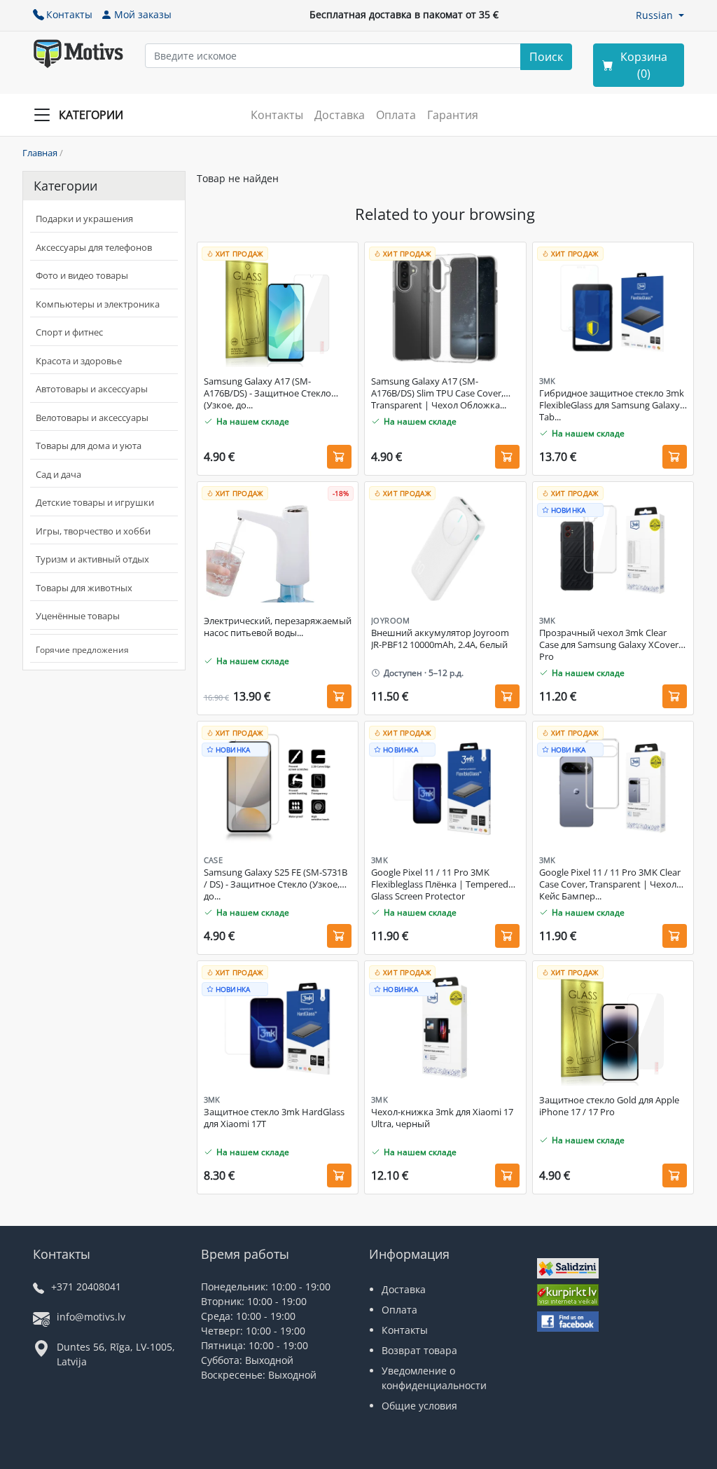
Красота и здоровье (79, 360)
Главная (39, 152)
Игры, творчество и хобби (93, 531)
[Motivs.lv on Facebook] (568, 1323)
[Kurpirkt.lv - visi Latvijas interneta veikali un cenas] (568, 1296)
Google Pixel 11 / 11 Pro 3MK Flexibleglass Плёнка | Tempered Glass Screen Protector (439, 884)
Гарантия (452, 115)
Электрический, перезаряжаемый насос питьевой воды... (277, 627)
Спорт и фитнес (69, 332)
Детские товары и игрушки (95, 502)
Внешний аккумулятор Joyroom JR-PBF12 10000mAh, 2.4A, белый (440, 639)
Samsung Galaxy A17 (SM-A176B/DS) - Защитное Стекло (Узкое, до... (267, 393)
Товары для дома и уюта (88, 445)
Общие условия (419, 1405)
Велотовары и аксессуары (92, 417)
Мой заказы (143, 14)
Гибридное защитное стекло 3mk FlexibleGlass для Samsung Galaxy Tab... (611, 405)
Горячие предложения (82, 650)
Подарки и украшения (84, 218)
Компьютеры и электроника (98, 304)
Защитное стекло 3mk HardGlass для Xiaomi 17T (274, 1118)
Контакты (69, 14)
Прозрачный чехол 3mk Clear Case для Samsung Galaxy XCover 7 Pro (612, 645)
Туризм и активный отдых (92, 559)
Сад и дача (58, 474)
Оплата (396, 115)
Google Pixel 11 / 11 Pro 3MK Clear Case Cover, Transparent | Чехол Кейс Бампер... (610, 884)
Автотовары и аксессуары (92, 388)
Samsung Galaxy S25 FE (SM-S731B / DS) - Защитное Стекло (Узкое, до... (275, 884)
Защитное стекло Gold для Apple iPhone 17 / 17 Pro (609, 1106)
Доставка (339, 115)
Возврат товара (419, 1350)
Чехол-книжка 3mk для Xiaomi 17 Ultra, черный (442, 1118)
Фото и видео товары (82, 275)
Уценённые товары (78, 615)
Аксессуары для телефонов (94, 247)
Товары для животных (84, 587)
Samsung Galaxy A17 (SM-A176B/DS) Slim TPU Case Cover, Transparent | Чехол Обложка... (438, 393)
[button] (660, 15)
